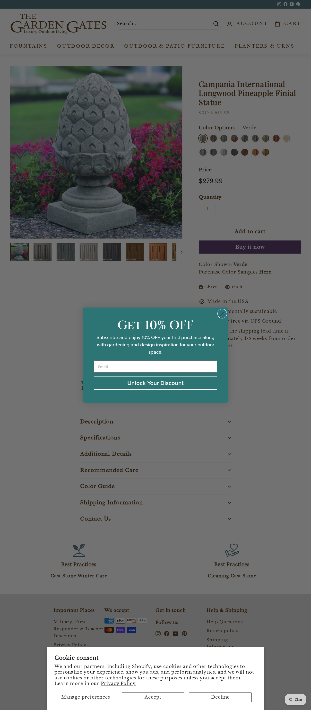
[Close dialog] (222, 313)
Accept (153, 697)
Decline (220, 697)
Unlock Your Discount (155, 383)
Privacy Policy (118, 683)
